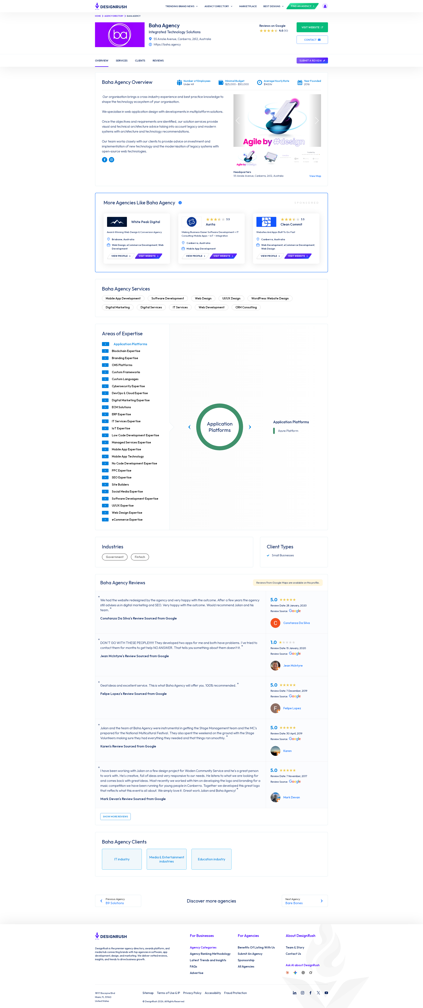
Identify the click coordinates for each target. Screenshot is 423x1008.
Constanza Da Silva (296, 623)
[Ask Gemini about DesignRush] (295, 972)
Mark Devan (291, 797)
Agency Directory (113, 16)
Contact (310, 39)
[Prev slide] (189, 427)
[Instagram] (302, 992)
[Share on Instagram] (111, 159)
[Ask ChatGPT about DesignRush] (303, 972)
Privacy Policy (192, 993)
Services (122, 60)
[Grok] (310, 972)
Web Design (203, 298)
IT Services (180, 307)
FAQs (193, 966)
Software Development (168, 298)
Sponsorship (246, 960)
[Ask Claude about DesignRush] (287, 972)
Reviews (158, 60)
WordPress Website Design (270, 298)
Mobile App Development (123, 298)
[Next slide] (250, 427)
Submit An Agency (250, 954)
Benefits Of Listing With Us (256, 947)
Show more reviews (115, 816)
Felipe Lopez (292, 708)
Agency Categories (203, 947)
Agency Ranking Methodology (210, 954)
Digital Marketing (118, 307)
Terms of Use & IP (168, 993)
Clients (140, 60)
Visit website (310, 27)
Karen (287, 751)
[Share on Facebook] (104, 159)
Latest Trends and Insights (208, 960)
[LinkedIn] (294, 992)
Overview (101, 60)
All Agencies (246, 966)
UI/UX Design (231, 298)
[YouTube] (326, 992)
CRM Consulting (246, 307)
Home (98, 16)
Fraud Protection (235, 993)
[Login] (325, 6)
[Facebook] (310, 992)
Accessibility (213, 993)
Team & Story (295, 947)
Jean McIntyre (293, 665)
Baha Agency (164, 25)
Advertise (196, 973)
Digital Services (151, 307)
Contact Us (293, 954)
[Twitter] (318, 992)
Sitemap (148, 993)
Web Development (212, 307)
